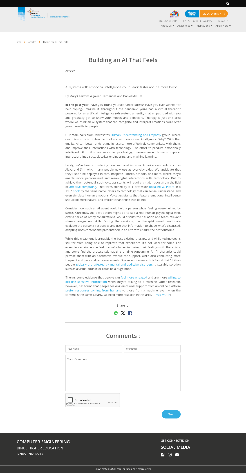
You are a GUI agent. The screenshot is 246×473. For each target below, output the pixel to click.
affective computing (82, 187)
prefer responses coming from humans (93, 290)
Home (18, 42)
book (76, 191)
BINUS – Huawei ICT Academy (197, 20)
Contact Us (223, 20)
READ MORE (162, 295)
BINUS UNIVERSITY (167, 20)
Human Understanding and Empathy (136, 135)
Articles (32, 42)
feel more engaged (134, 277)
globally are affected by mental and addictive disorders (114, 264)
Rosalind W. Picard (161, 187)
